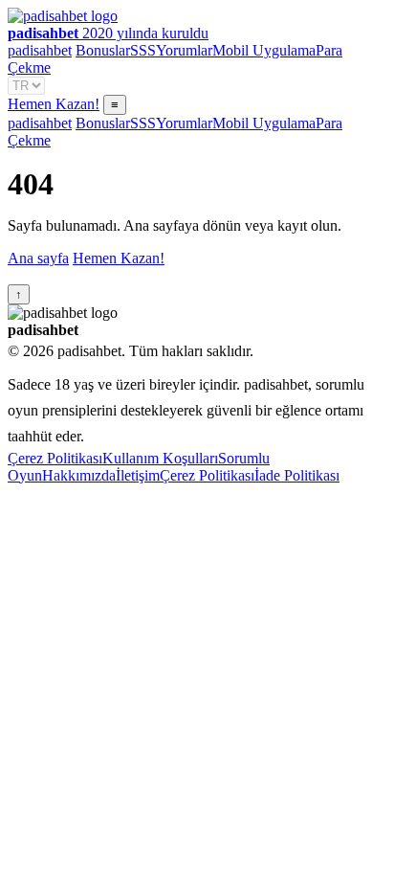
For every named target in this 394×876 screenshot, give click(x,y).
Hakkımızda (79, 475)
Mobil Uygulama (264, 50)
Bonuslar (103, 50)
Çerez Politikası (55, 458)
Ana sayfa (38, 258)
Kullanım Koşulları (160, 458)
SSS (143, 50)
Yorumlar (184, 50)
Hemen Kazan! (53, 104)
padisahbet (40, 50)
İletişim (138, 475)
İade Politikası (296, 475)
